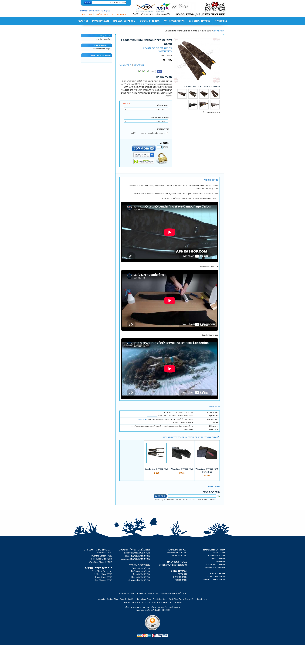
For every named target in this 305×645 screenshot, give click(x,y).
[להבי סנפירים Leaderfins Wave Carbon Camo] (197, 39)
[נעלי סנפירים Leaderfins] (156, 454)
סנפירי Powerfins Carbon (101, 556)
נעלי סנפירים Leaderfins (156, 469)
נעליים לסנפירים (180, 577)
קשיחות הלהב (162, 105)
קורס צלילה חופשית (167, 593)
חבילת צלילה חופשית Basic (137, 556)
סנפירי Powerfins (104, 552)
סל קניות (98, 14)
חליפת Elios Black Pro (102, 571)
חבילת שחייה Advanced (139, 580)
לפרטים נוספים (152, 416)
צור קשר (83, 21)
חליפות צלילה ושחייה (216, 576)
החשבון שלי (121, 14)
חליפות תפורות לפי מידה (214, 579)
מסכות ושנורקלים (177, 561)
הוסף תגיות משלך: (211, 492)
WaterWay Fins (175, 599)
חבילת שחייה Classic (140, 577)
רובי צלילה (182, 574)
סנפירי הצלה (219, 561)
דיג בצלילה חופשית (216, 555)
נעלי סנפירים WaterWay (182, 469)
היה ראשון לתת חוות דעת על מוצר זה (157, 48)
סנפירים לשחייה (218, 558)
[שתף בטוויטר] (148, 71)
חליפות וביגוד (217, 573)
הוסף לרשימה (139, 65)
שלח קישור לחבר (165, 51)
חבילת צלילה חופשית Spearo (137, 553)
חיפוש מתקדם (150, 602)
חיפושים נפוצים (165, 602)
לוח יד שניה (153, 593)
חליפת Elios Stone (103, 577)
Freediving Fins (144, 599)
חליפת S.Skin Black (103, 574)
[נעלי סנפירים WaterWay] (181, 454)
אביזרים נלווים (163, 129)
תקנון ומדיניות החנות (127, 593)
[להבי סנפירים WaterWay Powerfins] (207, 454)
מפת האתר (177, 602)
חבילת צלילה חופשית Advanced (135, 559)
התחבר (83, 14)
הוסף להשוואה (125, 65)
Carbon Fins (112, 599)
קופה (90, 14)
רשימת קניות (109, 14)
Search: (128, 2)
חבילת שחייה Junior (141, 568)
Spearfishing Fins (127, 599)
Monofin (101, 599)
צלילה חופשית (219, 552)
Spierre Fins (190, 599)
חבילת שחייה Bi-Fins (140, 571)
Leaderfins (202, 599)
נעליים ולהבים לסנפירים (214, 567)
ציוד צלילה (221, 21)
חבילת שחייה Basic (141, 574)
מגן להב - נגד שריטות (160, 117)
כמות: (166, 147)
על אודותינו (141, 593)
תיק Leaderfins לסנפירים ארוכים (148, 133)
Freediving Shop (160, 599)
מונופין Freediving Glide (101, 559)
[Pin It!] (139, 71)
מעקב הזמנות (137, 602)
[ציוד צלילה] (210, 8)
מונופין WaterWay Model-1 (100, 562)
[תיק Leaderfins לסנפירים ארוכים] (193, 104)
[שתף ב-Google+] (143, 71)
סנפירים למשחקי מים (215, 564)
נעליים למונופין (181, 580)
